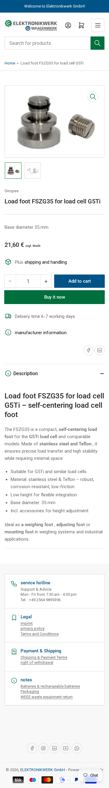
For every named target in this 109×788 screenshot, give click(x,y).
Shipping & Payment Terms (44, 657)
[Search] (97, 43)
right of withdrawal (37, 662)
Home (10, 63)
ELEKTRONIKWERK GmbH (42, 770)
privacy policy (33, 628)
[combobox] (54, 43)
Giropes (11, 191)
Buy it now (54, 297)
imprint (27, 623)
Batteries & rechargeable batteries (50, 686)
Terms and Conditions (40, 634)
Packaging (30, 691)
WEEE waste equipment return (47, 697)
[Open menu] (97, 25)
